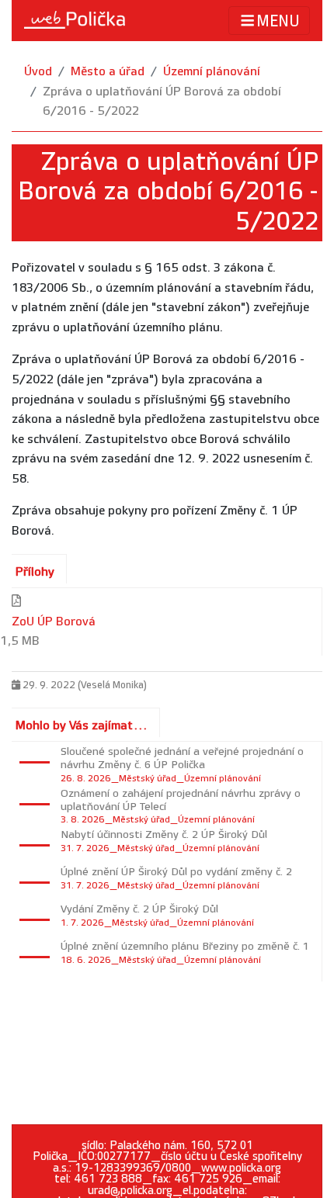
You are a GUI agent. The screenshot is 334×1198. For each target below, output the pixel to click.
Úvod (38, 71)
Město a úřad (107, 71)
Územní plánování (211, 71)
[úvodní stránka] (74, 20)
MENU (278, 21)
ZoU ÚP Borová (54, 622)
